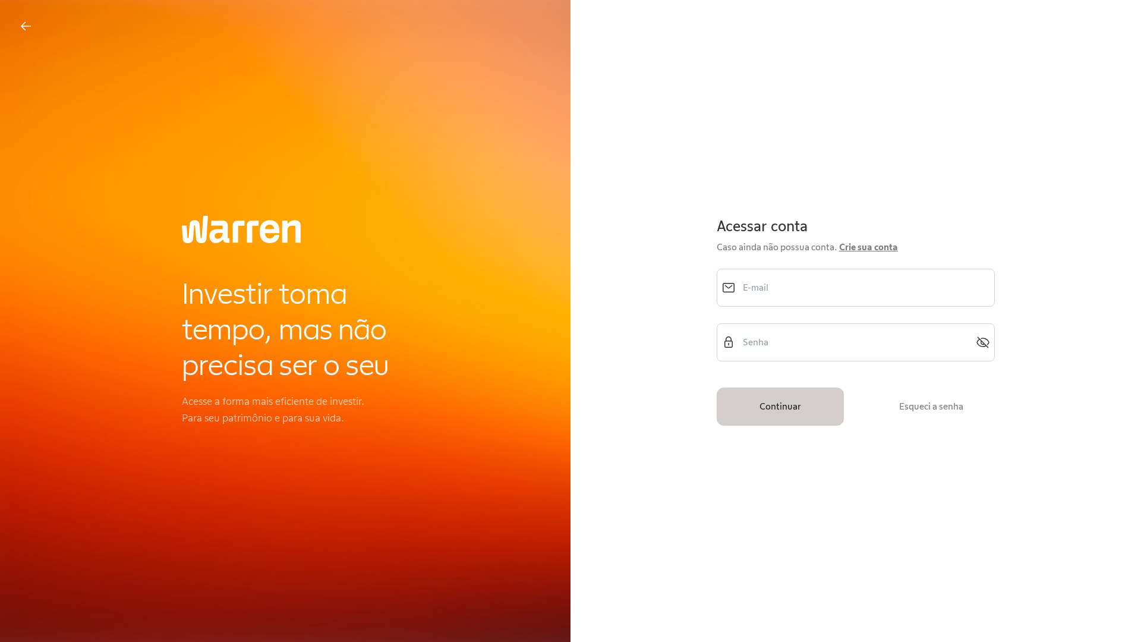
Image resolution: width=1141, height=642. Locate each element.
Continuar (780, 406)
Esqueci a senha (931, 406)
